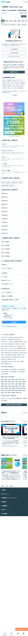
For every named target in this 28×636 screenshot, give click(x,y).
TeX (15, 359)
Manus (19, 357)
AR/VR (5, 24)
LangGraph (10, 350)
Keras (23, 357)
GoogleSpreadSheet (18, 341)
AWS (4, 80)
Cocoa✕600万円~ (4, 371)
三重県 (9, 386)
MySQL (4, 87)
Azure (18, 85)
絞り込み (24, 16)
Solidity (24, 348)
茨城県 (2, 381)
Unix (2, 343)
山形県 (23, 20)
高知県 (13, 390)
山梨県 (16, 383)
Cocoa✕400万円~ (13, 369)
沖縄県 (17, 392)
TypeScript (9, 80)
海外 (20, 392)
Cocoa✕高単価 (24, 398)
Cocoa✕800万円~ (21, 371)
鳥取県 (10, 388)
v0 (11, 363)
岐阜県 (23, 383)
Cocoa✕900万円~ (4, 373)
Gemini (25, 341)
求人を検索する (14, 49)
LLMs (5, 343)
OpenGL (3, 350)
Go (8, 82)
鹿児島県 (13, 392)
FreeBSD (3, 359)
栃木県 (6, 381)
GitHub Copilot (17, 339)
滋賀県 (13, 386)
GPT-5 (11, 352)
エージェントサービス (14, 56)
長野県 (20, 383)
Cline (19, 361)
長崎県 (23, 390)
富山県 (6, 383)
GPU (13, 348)
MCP (15, 350)
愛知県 (6, 386)
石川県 (9, 383)
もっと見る (24, 412)
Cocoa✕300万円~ (4, 369)
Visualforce (14, 354)
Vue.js (22, 85)
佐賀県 (20, 390)
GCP (12, 82)
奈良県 (2, 388)
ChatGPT (11, 341)
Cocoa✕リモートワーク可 (6, 398)
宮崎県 (9, 392)
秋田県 (19, 20)
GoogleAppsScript (11, 343)
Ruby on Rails (5, 185)
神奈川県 (24, 381)
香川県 (6, 390)
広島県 (21, 388)
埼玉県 (13, 381)
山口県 (24, 388)
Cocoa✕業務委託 (16, 398)
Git (2, 24)
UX (15, 87)
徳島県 (2, 390)
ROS (24, 346)
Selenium (6, 346)
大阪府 (20, 386)
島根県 (14, 388)
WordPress (13, 24)
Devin (15, 346)
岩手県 (11, 20)
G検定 (22, 361)
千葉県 (16, 381)
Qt (6, 359)
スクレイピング (8, 348)
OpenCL (3, 354)
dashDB (9, 359)
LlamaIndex (7, 352)
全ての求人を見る (14, 52)
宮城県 (15, 20)
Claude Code (10, 339)
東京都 (20, 381)
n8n (23, 354)
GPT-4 (2, 352)
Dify (20, 343)
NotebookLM (14, 357)
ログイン (15, 326)
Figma (9, 85)
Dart (6, 339)
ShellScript (19, 346)
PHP (8, 87)
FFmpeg (25, 352)
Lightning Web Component (7, 361)
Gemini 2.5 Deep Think (6, 357)
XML (12, 359)
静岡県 (2, 386)
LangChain (11, 346)
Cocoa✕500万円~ (21, 369)
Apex (6, 350)
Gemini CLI (19, 354)
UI (12, 87)
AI (21, 80)
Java (13, 85)
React (14, 80)
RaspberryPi (16, 352)
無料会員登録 (14, 322)
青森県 (7, 20)
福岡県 (16, 390)
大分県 (6, 392)
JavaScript (22, 82)
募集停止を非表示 (23, 13)
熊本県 (2, 392)
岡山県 (17, 388)
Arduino (18, 350)
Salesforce (24, 24)
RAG (2, 346)
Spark (23, 343)
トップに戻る (14, 95)
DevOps (18, 24)
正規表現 (20, 348)
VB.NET (2, 339)
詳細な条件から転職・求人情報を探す (14, 404)
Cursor (15, 348)
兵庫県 (23, 386)
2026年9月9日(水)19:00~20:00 (11, 445)
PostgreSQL (20, 87)
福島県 (23, 379)
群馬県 (9, 381)
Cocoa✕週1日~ (4, 400)
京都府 (16, 386)
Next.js (16, 82)
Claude (17, 343)
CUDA (21, 352)
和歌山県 (6, 388)
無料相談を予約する (14, 72)
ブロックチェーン (4, 341)
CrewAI (15, 361)
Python (4, 82)
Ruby (20, 182)
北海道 (3, 20)
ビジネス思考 (8, 354)
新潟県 (2, 383)
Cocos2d (23, 350)
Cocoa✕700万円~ (13, 371)
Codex (2, 348)
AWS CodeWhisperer (5, 363)
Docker (4, 85)
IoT (9, 24)
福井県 (13, 383)
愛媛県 (9, 390)
